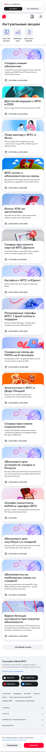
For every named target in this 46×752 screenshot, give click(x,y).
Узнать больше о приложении (12, 671)
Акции (4, 697)
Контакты (27, 694)
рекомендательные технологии (14, 740)
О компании (6, 694)
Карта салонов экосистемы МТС (20, 697)
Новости (37, 694)
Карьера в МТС (7, 701)
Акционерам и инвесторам (24, 701)
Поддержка (18, 694)
